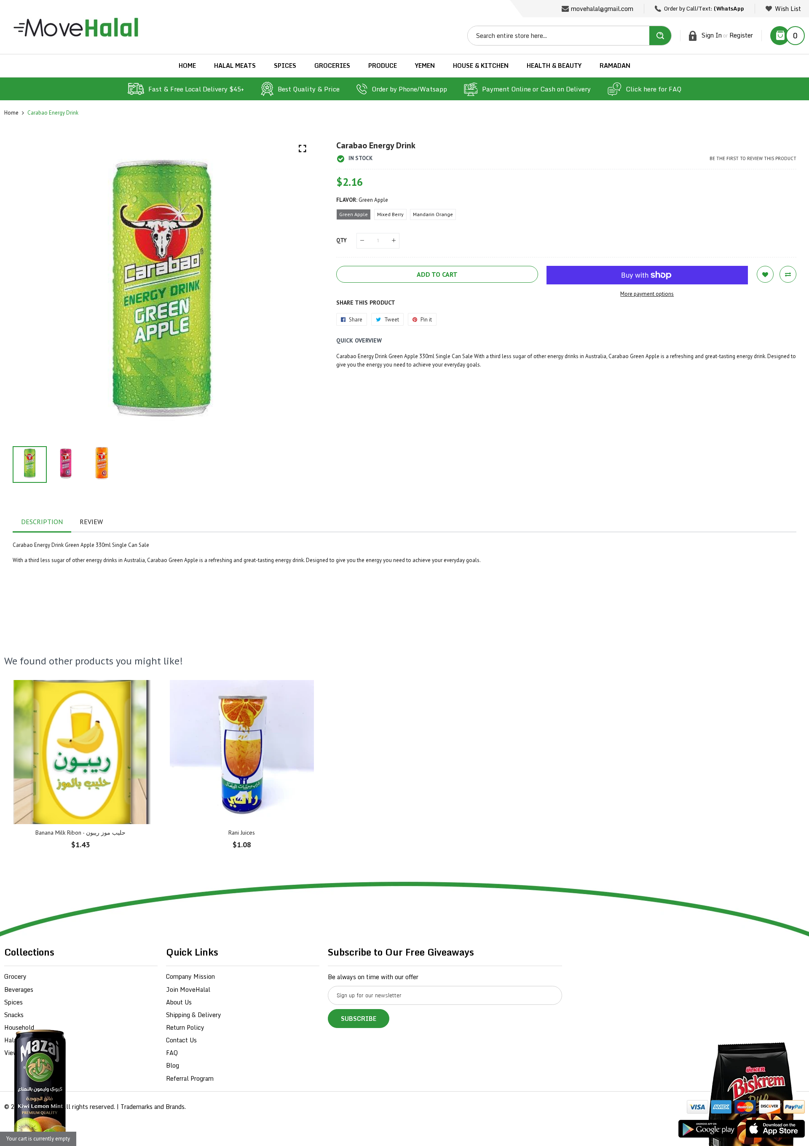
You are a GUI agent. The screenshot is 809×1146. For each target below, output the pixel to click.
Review (91, 521)
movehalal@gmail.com (602, 8)
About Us (179, 1002)
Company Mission (190, 976)
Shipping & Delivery (193, 1015)
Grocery (15, 976)
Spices (13, 1002)
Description (42, 521)
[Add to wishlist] (765, 274)
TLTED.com (44, 1106)
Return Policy (185, 1027)
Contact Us (181, 1040)
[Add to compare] (788, 274)
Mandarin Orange (433, 214)
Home (11, 112)
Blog (172, 1065)
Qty (341, 240)
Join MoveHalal (188, 989)
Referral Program (190, 1078)
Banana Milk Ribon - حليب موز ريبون (80, 832)
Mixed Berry (390, 214)
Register (741, 35)
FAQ (172, 1053)
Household (19, 1027)
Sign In (712, 35)
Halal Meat (19, 1040)
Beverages (18, 989)
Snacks (14, 1015)
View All (16, 1053)
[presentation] (29, 289)
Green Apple (353, 214)
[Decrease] (362, 240)
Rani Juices (241, 832)
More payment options (647, 293)
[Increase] (393, 240)
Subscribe (358, 1018)
